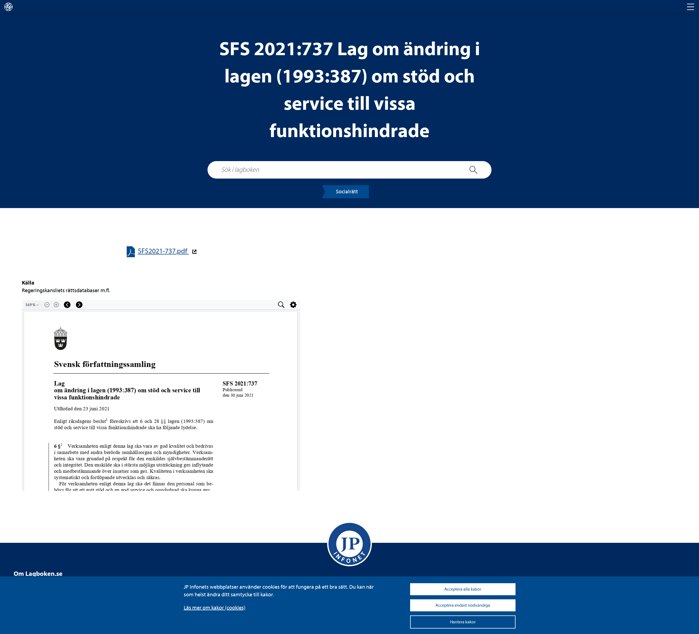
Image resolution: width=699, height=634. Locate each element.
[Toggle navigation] (690, 7)
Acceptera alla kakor (462, 589)
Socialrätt (347, 191)
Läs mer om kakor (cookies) (214, 608)
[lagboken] (8, 7)
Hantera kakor (463, 622)
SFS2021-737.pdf (163, 251)
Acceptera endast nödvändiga (463, 605)
